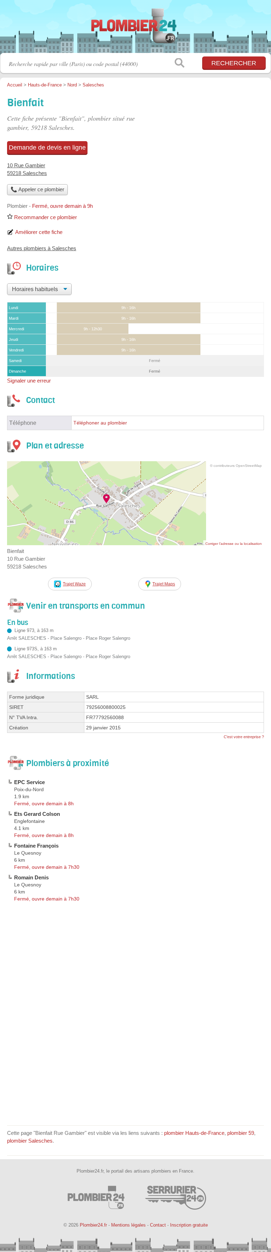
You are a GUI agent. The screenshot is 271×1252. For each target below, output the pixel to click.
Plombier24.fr (135, 29)
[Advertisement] (135, 1068)
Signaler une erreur (29, 381)
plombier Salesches (30, 1141)
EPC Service (29, 782)
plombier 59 (240, 1133)
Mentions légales (128, 1225)
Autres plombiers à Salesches (41, 248)
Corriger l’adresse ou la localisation (233, 544)
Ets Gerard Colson (37, 814)
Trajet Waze (74, 584)
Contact (158, 1225)
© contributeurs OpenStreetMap (236, 466)
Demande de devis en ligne (47, 147)
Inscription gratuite (189, 1225)
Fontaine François (36, 846)
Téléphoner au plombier (100, 423)
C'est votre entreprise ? (244, 737)
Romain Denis (31, 877)
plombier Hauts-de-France (194, 1133)
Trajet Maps (163, 584)
